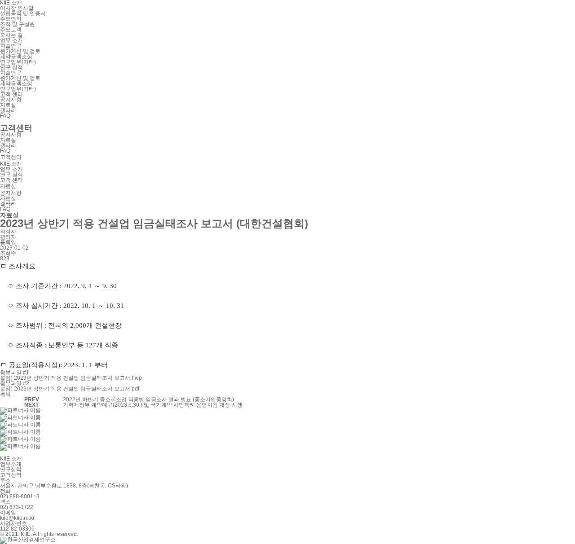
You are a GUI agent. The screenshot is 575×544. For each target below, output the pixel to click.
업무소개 (11, 464)
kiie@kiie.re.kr (17, 518)
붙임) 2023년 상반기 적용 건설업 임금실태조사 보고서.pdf (69, 389)
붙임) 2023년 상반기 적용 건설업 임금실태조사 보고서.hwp (71, 378)
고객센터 (11, 475)
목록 (5, 394)
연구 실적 (11, 67)
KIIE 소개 (11, 164)
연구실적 (11, 469)
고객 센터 (11, 94)
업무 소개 (11, 40)
